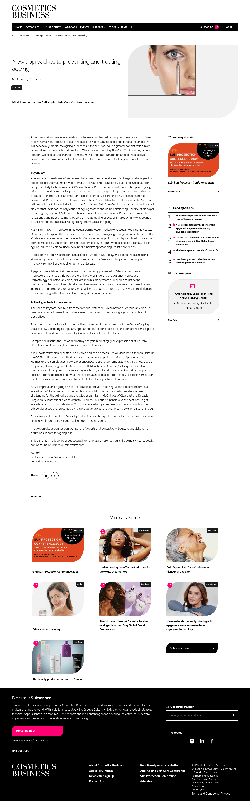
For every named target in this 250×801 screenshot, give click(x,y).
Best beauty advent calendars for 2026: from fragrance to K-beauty (196, 261)
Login (228, 27)
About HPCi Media (101, 770)
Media (79, 584)
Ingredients (144, 530)
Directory (98, 27)
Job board (70, 27)
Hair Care (78, 642)
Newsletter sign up (101, 776)
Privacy (225, 793)
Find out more (20, 751)
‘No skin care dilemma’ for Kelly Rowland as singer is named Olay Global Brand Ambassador (197, 241)
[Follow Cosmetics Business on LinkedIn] (202, 742)
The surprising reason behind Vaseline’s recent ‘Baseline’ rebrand (196, 217)
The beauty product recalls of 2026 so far (197, 250)
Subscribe (206, 27)
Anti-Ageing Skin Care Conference (163, 770)
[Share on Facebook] (55, 475)
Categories (32, 27)
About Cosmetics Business (106, 765)
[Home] (13, 35)
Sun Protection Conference (158, 776)
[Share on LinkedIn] (45, 475)
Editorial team (118, 27)
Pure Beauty (53, 27)
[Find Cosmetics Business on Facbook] (212, 742)
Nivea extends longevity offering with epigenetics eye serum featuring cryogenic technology (195, 228)
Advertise (146, 781)
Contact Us (96, 781)
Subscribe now (179, 648)
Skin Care (16, 88)
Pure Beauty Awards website (159, 765)
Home (18, 27)
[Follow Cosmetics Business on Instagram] (192, 742)
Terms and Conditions (205, 793)
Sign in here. (41, 740)
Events (84, 27)
